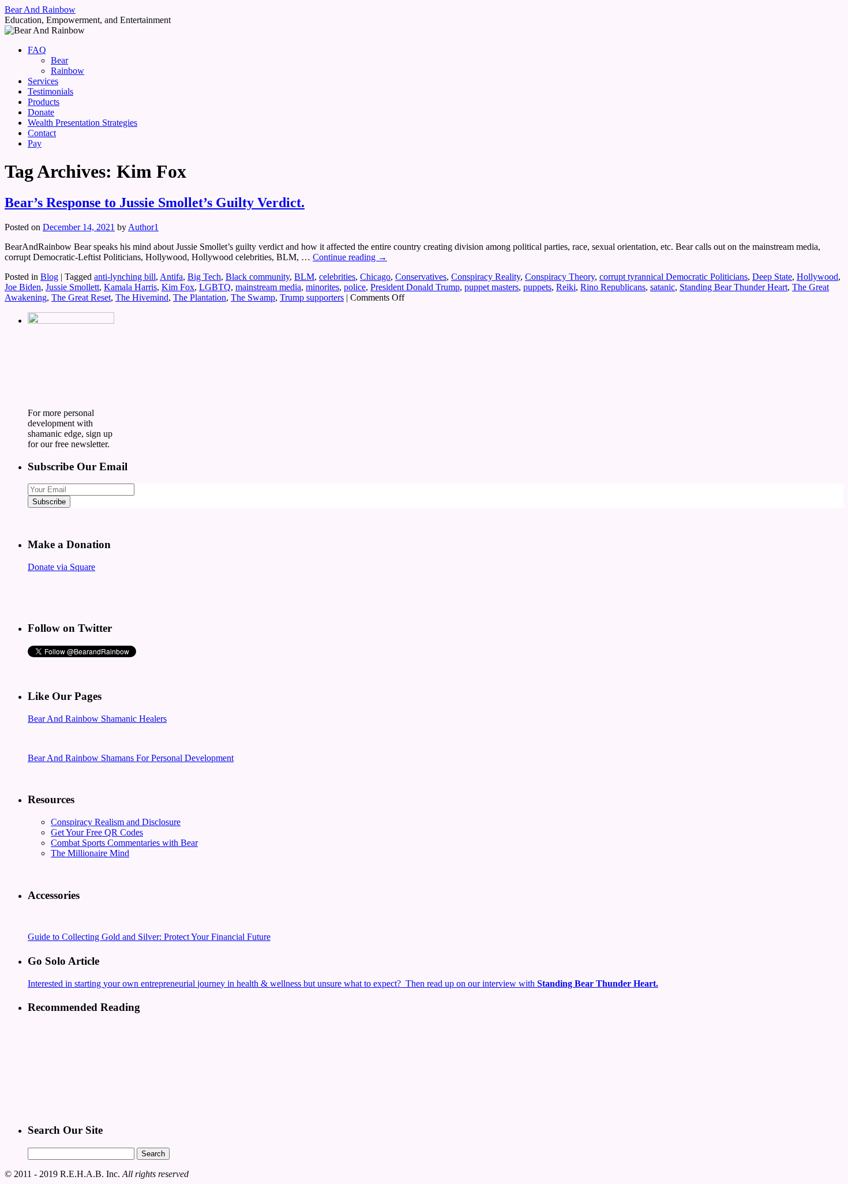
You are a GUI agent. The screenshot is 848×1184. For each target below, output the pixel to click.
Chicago (375, 277)
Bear (59, 60)
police (355, 287)
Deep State (772, 277)
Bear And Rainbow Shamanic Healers (97, 719)
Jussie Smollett (72, 287)
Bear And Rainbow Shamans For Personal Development (131, 758)
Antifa (171, 277)
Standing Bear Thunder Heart (733, 287)
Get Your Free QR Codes (97, 832)
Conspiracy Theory (560, 277)
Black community (258, 277)
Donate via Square (61, 567)
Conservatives (420, 277)
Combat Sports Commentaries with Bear (124, 843)
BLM (304, 277)
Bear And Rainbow (40, 9)
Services (43, 81)
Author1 (143, 227)
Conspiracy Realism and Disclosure (116, 822)
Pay (35, 143)
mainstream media (268, 287)
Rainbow (67, 71)
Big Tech (204, 277)
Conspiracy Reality (485, 277)
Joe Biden (23, 287)
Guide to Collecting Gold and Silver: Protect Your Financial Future (149, 937)
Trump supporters (312, 297)
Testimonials (50, 91)
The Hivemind (141, 297)
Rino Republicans (613, 287)
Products (43, 102)
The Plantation (199, 297)
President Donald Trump (415, 287)
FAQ (37, 50)
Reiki (566, 287)
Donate (41, 112)
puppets (537, 287)
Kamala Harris (130, 287)
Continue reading (350, 257)
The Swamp (253, 297)
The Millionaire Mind (90, 853)
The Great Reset (81, 297)
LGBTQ (215, 287)
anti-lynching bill (125, 277)
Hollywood (817, 277)
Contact (42, 133)
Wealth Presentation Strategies (82, 123)
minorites (322, 287)
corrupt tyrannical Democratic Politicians (673, 277)
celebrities (337, 277)
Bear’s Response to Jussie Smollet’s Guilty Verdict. (155, 202)
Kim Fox (178, 287)
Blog (49, 277)
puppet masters (491, 287)
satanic (662, 287)
